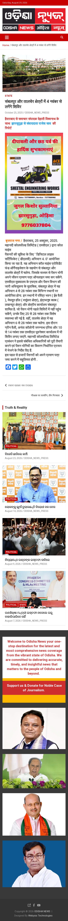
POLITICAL (11, 446)
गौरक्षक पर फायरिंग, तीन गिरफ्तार (45, 395)
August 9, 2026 (13, 564)
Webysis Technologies (40, 915)
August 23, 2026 (13, 458)
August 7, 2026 (13, 620)
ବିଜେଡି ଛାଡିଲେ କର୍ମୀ (16, 454)
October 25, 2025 (14, 112)
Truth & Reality (16, 407)
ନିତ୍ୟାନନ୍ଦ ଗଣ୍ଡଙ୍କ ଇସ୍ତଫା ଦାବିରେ (27, 559)
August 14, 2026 (13, 511)
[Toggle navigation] (6, 37)
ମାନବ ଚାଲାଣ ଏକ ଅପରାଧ (20, 385)
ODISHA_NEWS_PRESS (37, 112)
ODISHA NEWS (42, 911)
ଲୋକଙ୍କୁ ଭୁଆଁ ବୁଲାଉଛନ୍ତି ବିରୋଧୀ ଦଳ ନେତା (30, 507)
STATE (8, 96)
